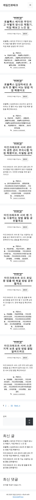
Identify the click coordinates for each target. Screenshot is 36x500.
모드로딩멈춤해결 (15, 324)
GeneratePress (18, 497)
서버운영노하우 (19, 196)
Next (17, 406)
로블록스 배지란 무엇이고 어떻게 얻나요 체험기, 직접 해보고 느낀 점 (18, 24)
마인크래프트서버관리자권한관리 (15, 186)
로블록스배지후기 (21, 62)
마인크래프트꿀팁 (17, 381)
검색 (4, 416)
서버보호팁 (22, 389)
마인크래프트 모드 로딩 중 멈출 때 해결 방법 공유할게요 (18, 280)
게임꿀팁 (9, 314)
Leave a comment (19, 67)
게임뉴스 (18, 53)
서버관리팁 (12, 389)
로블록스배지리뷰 (20, 60)
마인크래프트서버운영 (19, 256)
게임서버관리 (20, 248)
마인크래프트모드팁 (14, 321)
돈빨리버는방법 (10, 120)
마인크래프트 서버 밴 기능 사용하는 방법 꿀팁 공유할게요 (18, 218)
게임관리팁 (10, 248)
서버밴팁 (17, 258)
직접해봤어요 (12, 125)
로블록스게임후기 (23, 55)
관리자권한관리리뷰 (13, 183)
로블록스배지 (9, 58)
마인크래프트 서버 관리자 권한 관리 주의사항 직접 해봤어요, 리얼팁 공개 (18, 150)
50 (12, 406)
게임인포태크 (10, 5)
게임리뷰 (10, 118)
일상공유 (25, 258)
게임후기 (18, 118)
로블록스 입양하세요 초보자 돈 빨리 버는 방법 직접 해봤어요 (18, 87)
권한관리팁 (25, 183)
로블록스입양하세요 (23, 120)
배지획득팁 (21, 65)
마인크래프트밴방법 (14, 251)
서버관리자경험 (16, 193)
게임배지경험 (11, 55)
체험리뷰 (21, 125)
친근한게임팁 (19, 326)
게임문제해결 (19, 314)
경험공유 (26, 118)
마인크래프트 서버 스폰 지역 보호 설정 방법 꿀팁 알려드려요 (18, 348)
